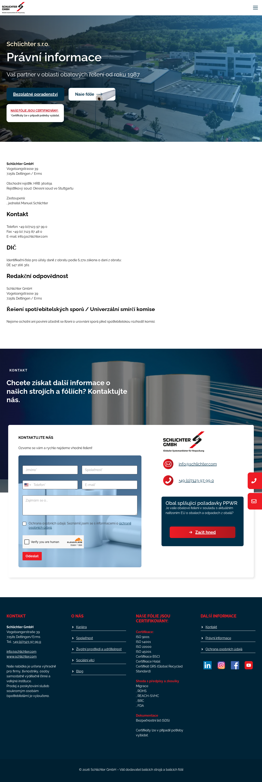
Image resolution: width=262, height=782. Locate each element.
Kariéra (81, 627)
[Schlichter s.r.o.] (13, 7)
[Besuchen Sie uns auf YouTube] (248, 665)
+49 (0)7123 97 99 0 (196, 480)
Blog (79, 671)
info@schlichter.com (198, 464)
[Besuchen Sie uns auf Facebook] (235, 665)
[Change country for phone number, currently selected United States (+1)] (27, 484)
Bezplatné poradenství (35, 94)
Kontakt (211, 627)
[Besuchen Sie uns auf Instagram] (221, 665)
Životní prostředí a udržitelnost (99, 649)
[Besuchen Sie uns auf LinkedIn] (207, 665)
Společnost (84, 638)
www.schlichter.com (22, 656)
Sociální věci (85, 660)
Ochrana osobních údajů (224, 649)
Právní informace (218, 638)
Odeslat (32, 556)
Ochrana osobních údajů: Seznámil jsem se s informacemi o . (80, 525)
